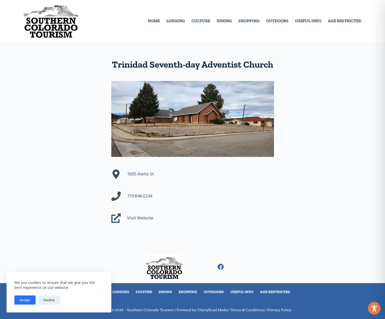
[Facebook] (221, 267)
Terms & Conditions (247, 309)
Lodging (175, 20)
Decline (49, 300)
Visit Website (140, 218)
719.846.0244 (139, 196)
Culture (200, 20)
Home (154, 20)
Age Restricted (344, 20)
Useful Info (308, 20)
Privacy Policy (279, 309)
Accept (25, 300)
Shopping (249, 20)
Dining (224, 20)
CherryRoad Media (212, 309)
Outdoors (277, 20)
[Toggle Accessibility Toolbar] (374, 308)
